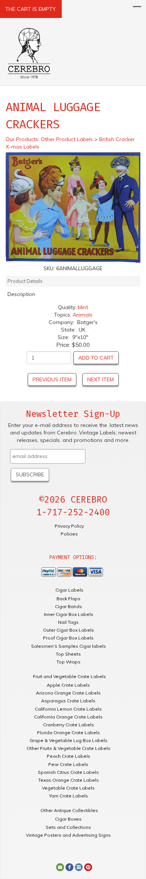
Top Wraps (68, 662)
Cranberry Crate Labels (68, 724)
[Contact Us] (60, 866)
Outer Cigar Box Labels (68, 630)
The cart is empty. (31, 9)
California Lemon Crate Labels (68, 709)
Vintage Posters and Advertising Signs (68, 835)
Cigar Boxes (68, 819)
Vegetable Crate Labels (68, 788)
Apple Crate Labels (68, 685)
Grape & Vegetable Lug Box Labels (68, 740)
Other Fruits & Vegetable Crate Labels (68, 748)
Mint (83, 307)
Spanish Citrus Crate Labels (68, 772)
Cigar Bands (68, 606)
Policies (69, 534)
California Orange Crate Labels (68, 717)
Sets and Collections (68, 827)
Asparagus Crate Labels (68, 700)
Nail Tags (68, 622)
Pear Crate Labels (68, 764)
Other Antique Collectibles (69, 810)
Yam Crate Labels (68, 796)
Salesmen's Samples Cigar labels (68, 646)
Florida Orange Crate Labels (68, 732)
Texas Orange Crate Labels (68, 780)
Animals (82, 314)
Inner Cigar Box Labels (68, 614)
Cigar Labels (69, 590)
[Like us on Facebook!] (69, 866)
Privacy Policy (69, 526)
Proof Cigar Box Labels (68, 638)
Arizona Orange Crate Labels (68, 693)
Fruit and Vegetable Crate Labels (69, 676)
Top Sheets (68, 654)
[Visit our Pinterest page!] (88, 866)
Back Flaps (68, 598)
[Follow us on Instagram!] (79, 866)
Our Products (22, 139)
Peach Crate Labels (68, 756)
